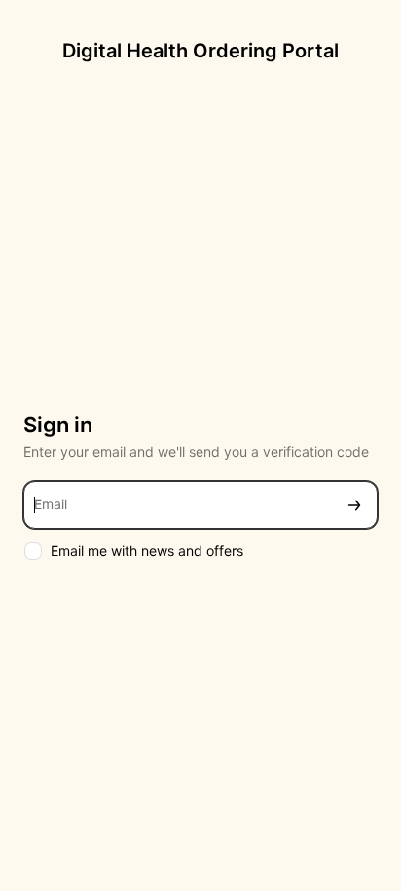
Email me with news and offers (147, 550)
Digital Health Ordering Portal (200, 50)
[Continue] (354, 505)
